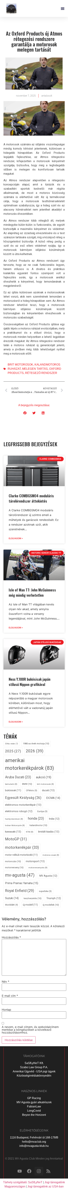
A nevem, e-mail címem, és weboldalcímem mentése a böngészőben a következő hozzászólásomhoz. (30, 1029)
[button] (62, 8)
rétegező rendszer (41, 372)
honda (36, 818)
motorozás (13, 861)
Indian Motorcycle (15, 825)
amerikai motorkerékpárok (29, 764)
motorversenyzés (37, 867)
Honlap (6, 1009)
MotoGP (16, 839)
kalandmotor (38, 825)
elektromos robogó (18, 811)
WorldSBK (11, 904)
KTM (29, 832)
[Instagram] (39, 1171)
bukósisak (13, 790)
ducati (48, 790)
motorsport (35, 861)
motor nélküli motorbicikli (21, 854)
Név (5, 981)
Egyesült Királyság (23, 798)
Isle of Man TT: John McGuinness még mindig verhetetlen (32, 592)
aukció (43, 777)
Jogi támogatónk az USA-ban (45, 1186)
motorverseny (14, 867)
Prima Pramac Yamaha (21, 883)
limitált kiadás (48, 831)
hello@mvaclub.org (34, 1141)
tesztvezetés (32, 898)
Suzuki (12, 898)
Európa (42, 811)
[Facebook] (29, 1171)
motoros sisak (51, 855)
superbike (45, 891)
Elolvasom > (16, 538)
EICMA (53, 798)
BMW (27, 784)
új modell (30, 904)
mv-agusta (20, 875)
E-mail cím (10, 995)
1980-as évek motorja (36, 743)
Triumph (53, 898)
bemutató (11, 784)
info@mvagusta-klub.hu (34, 1145)
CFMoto (31, 790)
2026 (34, 751)
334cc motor (11, 744)
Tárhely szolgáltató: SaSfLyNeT (22, 1182)
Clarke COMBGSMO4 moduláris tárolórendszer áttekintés (31, 498)
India (54, 818)
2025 (13, 751)
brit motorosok (20, 364)
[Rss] (48, 1171)
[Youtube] (19, 1171)
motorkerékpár (22, 847)
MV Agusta (48, 875)
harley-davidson (14, 819)
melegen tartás (35, 368)
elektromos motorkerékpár (23, 804)
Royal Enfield (19, 890)
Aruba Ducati (18, 777)
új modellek (51, 904)
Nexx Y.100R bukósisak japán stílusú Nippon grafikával (29, 681)
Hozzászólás (11, 937)
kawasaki (13, 831)
